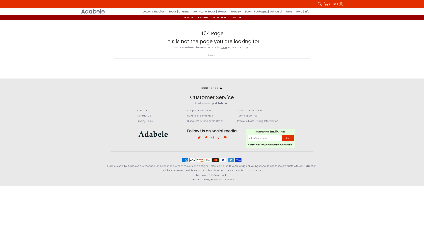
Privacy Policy (145, 121)
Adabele (93, 11)
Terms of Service (247, 115)
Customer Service (212, 97)
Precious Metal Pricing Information (257, 121)
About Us (142, 110)
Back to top (212, 87)
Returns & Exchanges (200, 115)
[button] (330, 4)
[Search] (320, 4)
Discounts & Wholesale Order (205, 121)
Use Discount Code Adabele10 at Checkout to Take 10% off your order (212, 17)
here (224, 47)
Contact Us (144, 115)
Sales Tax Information (250, 110)
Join (288, 138)
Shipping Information (199, 110)
